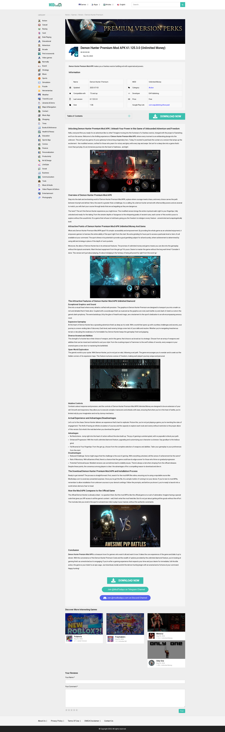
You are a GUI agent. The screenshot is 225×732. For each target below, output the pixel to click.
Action (44, 21)
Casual (44, 25)
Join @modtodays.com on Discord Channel (127, 598)
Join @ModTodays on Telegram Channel (126, 589)
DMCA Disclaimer (91, 721)
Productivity (46, 156)
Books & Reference (49, 128)
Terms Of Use (73, 721)
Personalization (48, 152)
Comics (45, 144)
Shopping (45, 119)
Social (44, 169)
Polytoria (78, 636)
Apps (96, 5)
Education (46, 136)
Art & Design (46, 160)
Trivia (44, 123)
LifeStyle (45, 165)
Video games (47, 58)
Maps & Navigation (49, 107)
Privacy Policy (57, 721)
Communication (48, 177)
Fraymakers (120, 637)
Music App (46, 115)
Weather (45, 95)
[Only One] (166, 649)
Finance (45, 148)
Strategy (45, 70)
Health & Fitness (48, 132)
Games (83, 5)
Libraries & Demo (48, 103)
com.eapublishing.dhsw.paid (159, 105)
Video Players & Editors (50, 189)
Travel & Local (47, 99)
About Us (42, 721)
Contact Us (108, 721)
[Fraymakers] (125, 624)
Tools (44, 181)
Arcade (45, 49)
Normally (45, 62)
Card (44, 33)
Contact (45, 111)
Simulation (46, 82)
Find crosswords (48, 54)
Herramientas (47, 91)
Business (45, 173)
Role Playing (46, 37)
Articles (109, 5)
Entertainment (47, 193)
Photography (47, 197)
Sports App (46, 140)
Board (44, 66)
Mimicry (159, 634)
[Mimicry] (166, 622)
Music (44, 74)
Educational (46, 41)
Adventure (46, 45)
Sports (44, 78)
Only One (160, 661)
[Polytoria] (84, 623)
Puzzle (44, 86)
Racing (44, 29)
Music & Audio (47, 185)
